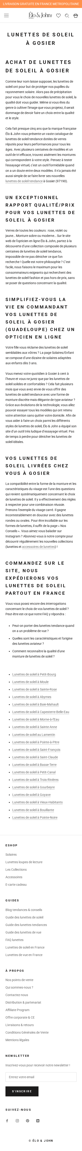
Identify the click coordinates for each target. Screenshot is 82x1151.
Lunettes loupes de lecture (23, 862)
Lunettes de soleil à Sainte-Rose (34, 689)
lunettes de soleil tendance (24, 181)
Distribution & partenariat (23, 1002)
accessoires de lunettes (38, 547)
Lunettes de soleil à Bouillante (33, 810)
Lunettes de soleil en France (24, 947)
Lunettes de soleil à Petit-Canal (34, 772)
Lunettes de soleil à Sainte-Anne (34, 727)
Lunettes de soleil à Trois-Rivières (35, 780)
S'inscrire (22, 1091)
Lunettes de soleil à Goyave (31, 795)
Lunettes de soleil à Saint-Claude (35, 757)
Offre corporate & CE (20, 1017)
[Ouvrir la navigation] (6, 15)
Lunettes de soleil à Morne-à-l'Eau (35, 719)
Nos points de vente (19, 980)
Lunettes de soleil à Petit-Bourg (34, 674)
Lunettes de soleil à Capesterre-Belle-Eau (40, 712)
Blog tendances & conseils (23, 910)
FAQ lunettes (14, 940)
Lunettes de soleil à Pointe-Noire (34, 817)
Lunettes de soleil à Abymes (31, 697)
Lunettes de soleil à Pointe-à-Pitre (35, 742)
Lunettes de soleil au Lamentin (33, 734)
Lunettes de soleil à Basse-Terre (34, 764)
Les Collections (16, 869)
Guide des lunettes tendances (26, 925)
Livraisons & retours (19, 1025)
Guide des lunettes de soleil (24, 917)
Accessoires (13, 877)
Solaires (11, 854)
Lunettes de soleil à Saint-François (36, 749)
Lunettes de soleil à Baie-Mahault (35, 704)
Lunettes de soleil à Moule (30, 682)
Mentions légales (17, 1040)
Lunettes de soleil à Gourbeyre (33, 787)
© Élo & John (41, 1140)
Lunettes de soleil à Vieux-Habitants (37, 802)
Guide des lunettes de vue (23, 932)
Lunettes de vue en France (23, 955)
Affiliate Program (17, 1010)
